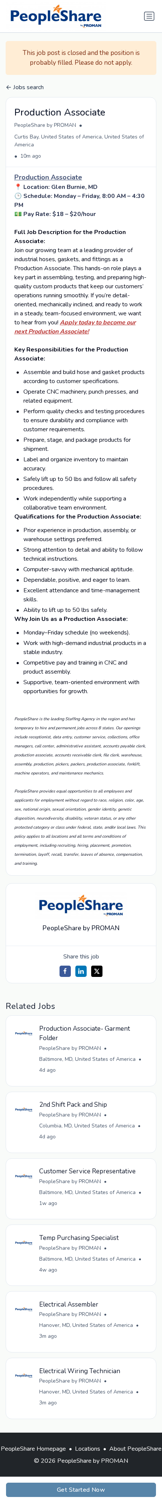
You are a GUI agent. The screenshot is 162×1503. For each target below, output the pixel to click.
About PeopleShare (135, 1449)
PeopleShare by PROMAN (45, 125)
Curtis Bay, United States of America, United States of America (79, 140)
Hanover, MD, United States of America (86, 1325)
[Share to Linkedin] (81, 971)
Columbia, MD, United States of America (87, 1125)
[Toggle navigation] (149, 16)
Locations (87, 1449)
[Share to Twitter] (96, 971)
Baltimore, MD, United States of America (87, 1059)
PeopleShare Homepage (33, 1449)
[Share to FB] (65, 971)
